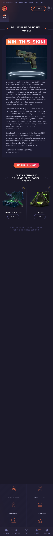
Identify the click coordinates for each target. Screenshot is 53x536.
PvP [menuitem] (27, 531)
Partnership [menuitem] (7, 2)
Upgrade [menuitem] (16, 533)
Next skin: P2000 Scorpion (26, 230)
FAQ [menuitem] (42, 2)
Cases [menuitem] (6, 533)
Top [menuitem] (37, 2)
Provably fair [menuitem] (21, 2)
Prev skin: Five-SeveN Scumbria (26, 227)
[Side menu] (49, 8)
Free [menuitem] (31, 2)
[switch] (4, 15)
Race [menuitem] (37, 531)
